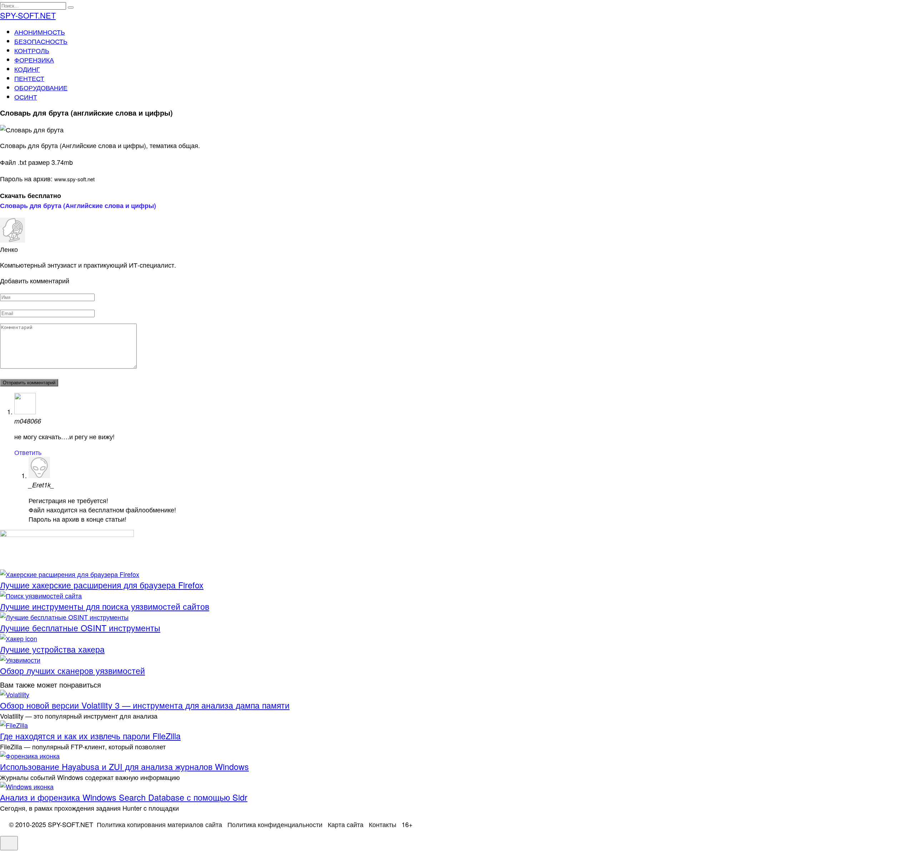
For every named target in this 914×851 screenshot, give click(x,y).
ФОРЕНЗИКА (34, 59)
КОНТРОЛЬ (31, 50)
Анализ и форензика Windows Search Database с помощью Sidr (123, 797)
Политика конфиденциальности (274, 824)
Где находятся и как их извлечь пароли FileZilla (90, 736)
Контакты (382, 824)
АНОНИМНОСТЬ (39, 31)
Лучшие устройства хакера (52, 649)
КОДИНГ (27, 69)
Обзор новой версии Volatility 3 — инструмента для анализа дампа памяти (145, 705)
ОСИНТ (25, 96)
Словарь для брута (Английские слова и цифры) (78, 205)
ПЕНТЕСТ (29, 78)
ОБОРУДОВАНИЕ (40, 87)
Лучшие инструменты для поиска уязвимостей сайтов (104, 606)
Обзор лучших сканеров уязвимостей (72, 670)
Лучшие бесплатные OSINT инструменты (80, 628)
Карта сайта (345, 824)
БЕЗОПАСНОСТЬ (40, 41)
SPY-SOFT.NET (28, 15)
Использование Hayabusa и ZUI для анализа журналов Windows (124, 766)
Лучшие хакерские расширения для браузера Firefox (102, 585)
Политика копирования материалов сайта (159, 824)
